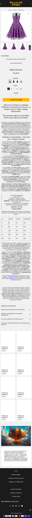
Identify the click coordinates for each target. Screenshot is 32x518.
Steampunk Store (18, 513)
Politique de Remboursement (16, 478)
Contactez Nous (16, 496)
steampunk (17, 458)
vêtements (12, 278)
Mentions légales (16, 474)
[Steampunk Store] (16, 3)
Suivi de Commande (16, 489)
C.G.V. (16, 471)
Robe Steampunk (13, 275)
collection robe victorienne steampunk (12, 293)
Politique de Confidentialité (16, 482)
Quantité (16, 93)
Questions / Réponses (16, 492)
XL (17, 88)
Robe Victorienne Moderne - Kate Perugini (13, 295)
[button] (16, 39)
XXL (21, 88)
